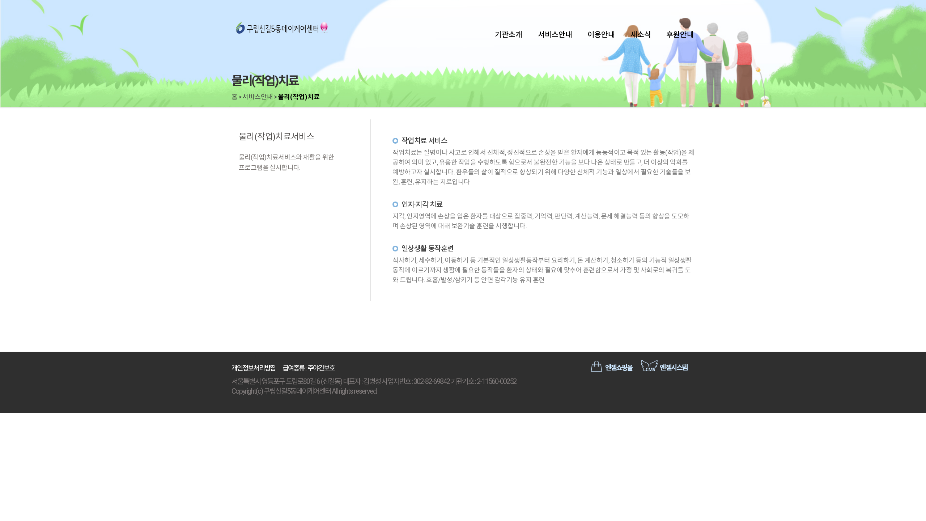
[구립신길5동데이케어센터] (282, 29)
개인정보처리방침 (253, 368)
